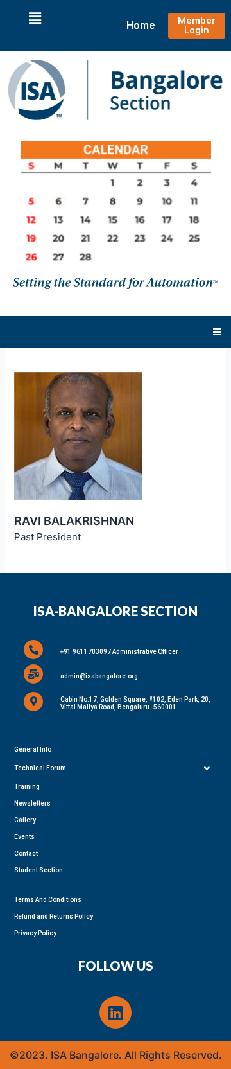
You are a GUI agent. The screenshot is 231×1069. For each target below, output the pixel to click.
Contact (26, 853)
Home (140, 25)
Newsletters (32, 803)
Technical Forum (40, 768)
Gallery (25, 820)
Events (24, 836)
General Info (32, 749)
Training (27, 786)
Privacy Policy (35, 933)
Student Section (38, 870)
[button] (35, 18)
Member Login (197, 25)
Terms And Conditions (47, 899)
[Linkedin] (115, 1012)
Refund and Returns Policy (53, 916)
